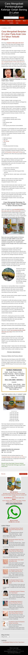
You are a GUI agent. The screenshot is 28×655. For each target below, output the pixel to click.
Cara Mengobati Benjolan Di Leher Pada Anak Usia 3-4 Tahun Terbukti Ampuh (16, 581)
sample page (10, 20)
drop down (18, 20)
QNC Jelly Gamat (14, 492)
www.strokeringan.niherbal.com (14, 652)
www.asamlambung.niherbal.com (11, 651)
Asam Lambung (5, 500)
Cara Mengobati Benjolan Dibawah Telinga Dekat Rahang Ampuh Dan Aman (16, 530)
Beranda (3, 473)
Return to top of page (14, 648)
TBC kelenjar (6, 141)
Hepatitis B (19, 502)
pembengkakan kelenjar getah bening (13, 152)
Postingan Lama (23, 473)
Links (17, 23)
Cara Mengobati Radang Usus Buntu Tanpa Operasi (13, 642)
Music (24, 20)
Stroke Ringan (18, 500)
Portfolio (11, 23)
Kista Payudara (13, 502)
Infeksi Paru (12, 500)
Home (3, 20)
